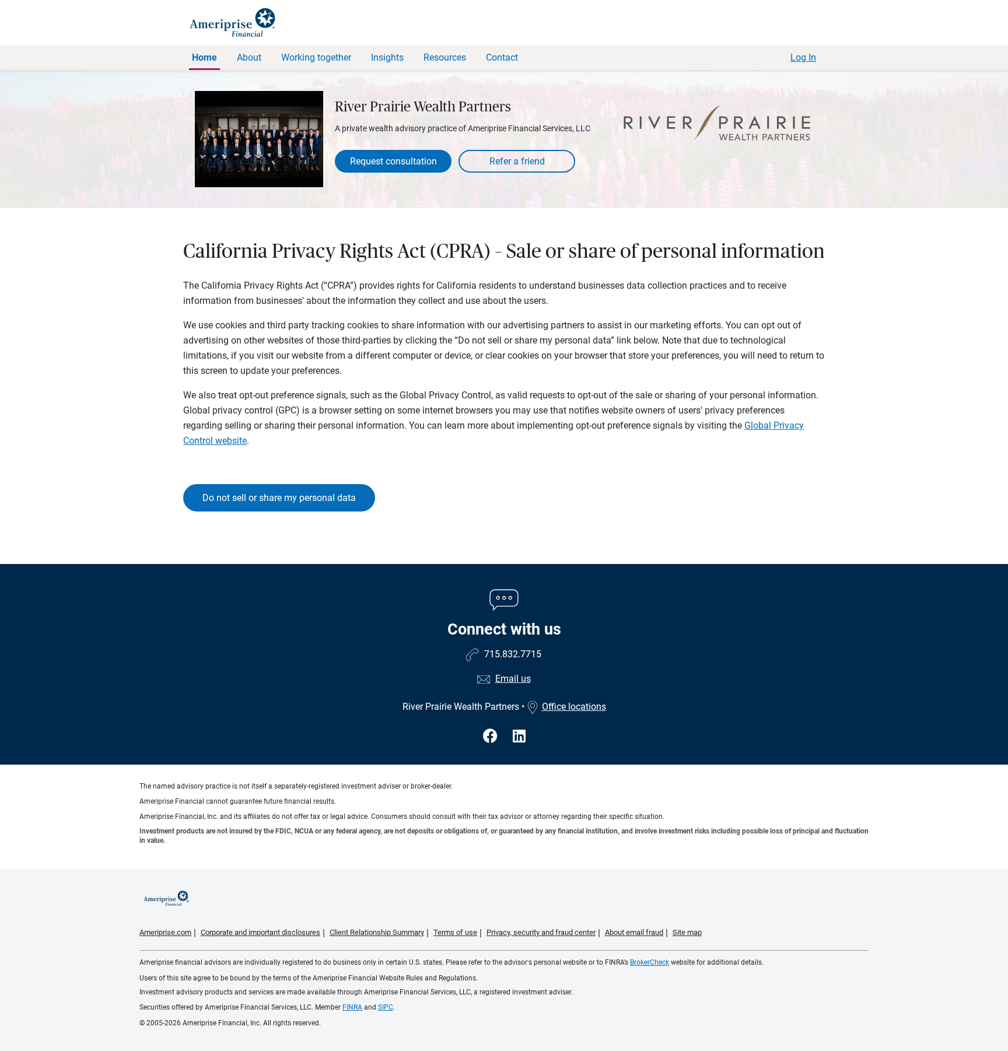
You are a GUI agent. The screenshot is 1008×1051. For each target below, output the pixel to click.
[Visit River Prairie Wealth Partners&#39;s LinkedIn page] (519, 736)
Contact (502, 57)
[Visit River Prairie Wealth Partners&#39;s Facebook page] (492, 736)
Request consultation (393, 161)
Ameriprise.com (165, 932)
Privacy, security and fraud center (541, 932)
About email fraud (634, 932)
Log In (803, 57)
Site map (687, 932)
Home (204, 57)
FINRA (352, 1007)
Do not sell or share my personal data (279, 497)
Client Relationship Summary (377, 932)
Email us (513, 678)
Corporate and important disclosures (260, 932)
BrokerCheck (649, 962)
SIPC (385, 1007)
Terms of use (455, 932)
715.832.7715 (512, 654)
